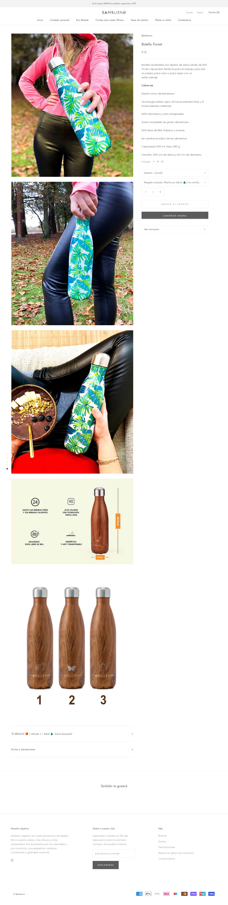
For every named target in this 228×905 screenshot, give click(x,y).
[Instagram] (12, 860)
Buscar (200, 12)
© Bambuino (19, 894)
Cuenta (189, 12)
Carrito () (214, 12)
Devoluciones (166, 847)
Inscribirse (105, 865)
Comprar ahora (175, 215)
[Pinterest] (162, 162)
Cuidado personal (59, 20)
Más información (151, 229)
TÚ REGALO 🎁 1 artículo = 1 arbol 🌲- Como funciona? (41, 734)
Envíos (162, 841)
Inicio (40, 20)
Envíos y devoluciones (23, 749)
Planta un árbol (163, 20)
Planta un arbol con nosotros (176, 853)
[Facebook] (154, 162)
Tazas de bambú (139, 20)
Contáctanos (184, 20)
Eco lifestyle (82, 20)
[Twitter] (158, 162)
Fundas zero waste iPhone (110, 20)
